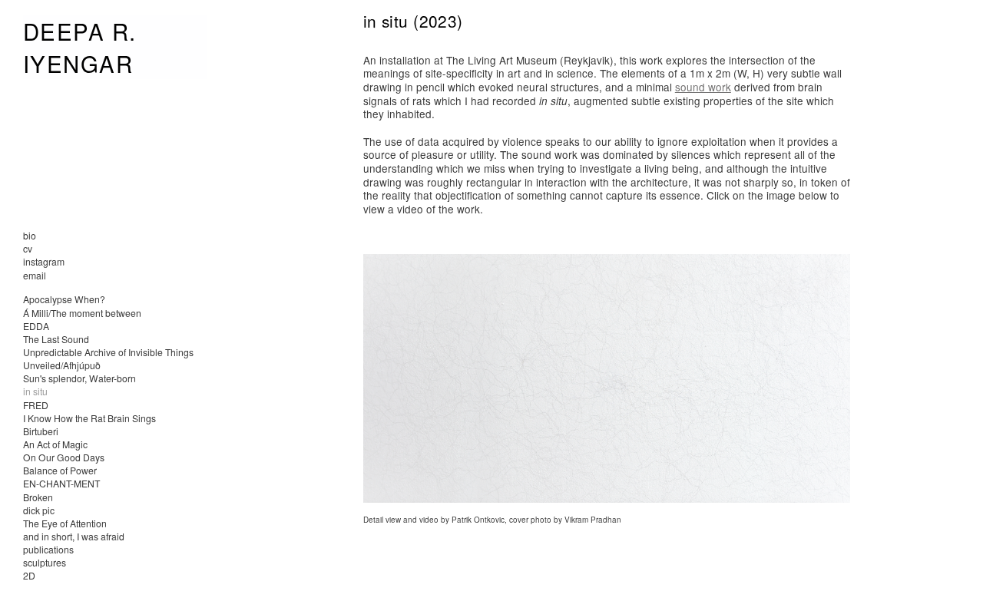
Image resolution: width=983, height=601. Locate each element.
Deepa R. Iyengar (80, 47)
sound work (703, 86)
